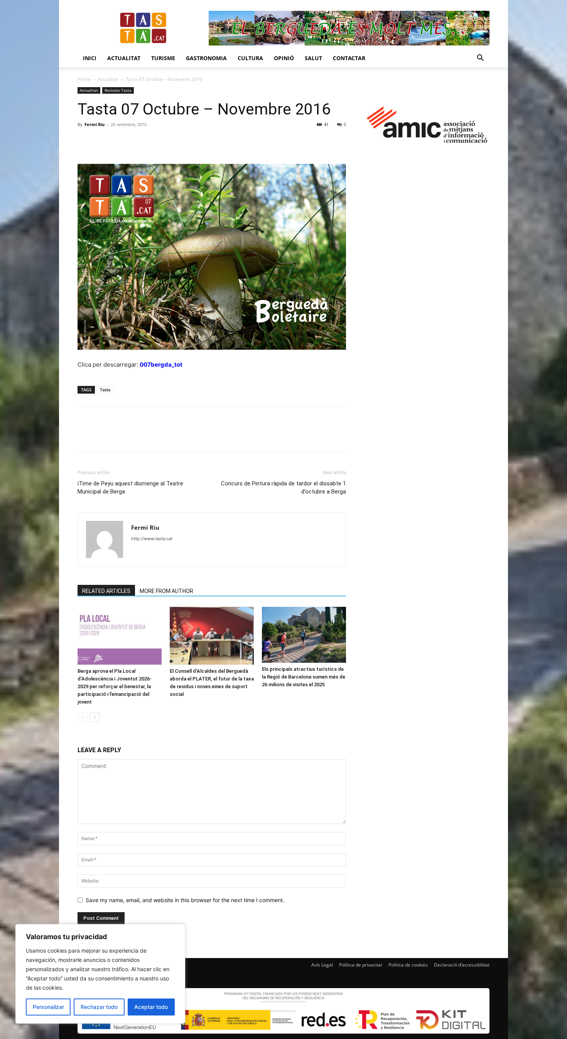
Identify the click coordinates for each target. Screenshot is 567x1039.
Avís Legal (322, 965)
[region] (100, 974)
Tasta (105, 389)
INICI (89, 58)
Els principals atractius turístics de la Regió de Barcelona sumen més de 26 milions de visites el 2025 (303, 676)
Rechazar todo (99, 1007)
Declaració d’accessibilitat (461, 965)
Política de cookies (408, 965)
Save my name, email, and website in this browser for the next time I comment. (185, 900)
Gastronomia (206, 58)
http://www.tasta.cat (151, 538)
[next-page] (95, 717)
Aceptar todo (151, 1007)
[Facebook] (85, 142)
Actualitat (123, 58)
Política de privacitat (360, 965)
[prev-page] (82, 717)
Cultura (250, 58)
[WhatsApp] (138, 142)
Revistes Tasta (118, 90)
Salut (313, 58)
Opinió (284, 58)
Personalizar (48, 1007)
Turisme (163, 58)
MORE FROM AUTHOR (166, 591)
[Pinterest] (120, 142)
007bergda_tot (161, 364)
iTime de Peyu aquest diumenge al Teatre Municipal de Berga (130, 487)
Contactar (349, 58)
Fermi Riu (94, 124)
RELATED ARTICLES (106, 591)
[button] (480, 58)
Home (84, 79)
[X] (103, 142)
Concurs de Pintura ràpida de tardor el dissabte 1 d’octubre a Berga (283, 487)
